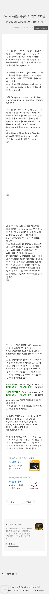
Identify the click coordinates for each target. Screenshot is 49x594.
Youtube (33, 590)
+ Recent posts (9, 573)
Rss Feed (8, 590)
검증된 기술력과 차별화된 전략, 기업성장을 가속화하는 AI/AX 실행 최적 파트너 (16, 487)
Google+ (40, 590)
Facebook (25, 590)
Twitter (18, 590)
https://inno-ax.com (18, 477)
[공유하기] (16, 502)
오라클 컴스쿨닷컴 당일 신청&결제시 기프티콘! (16, 462)
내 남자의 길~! (14, 524)
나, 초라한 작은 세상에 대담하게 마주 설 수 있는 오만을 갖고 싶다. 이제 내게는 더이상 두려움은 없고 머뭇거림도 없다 (19, 533)
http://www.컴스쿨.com (19, 458)
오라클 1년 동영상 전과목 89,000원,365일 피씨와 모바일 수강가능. (16, 467)
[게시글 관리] (20, 502)
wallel (37, 587)
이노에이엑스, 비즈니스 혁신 (16, 481)
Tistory (21, 587)
